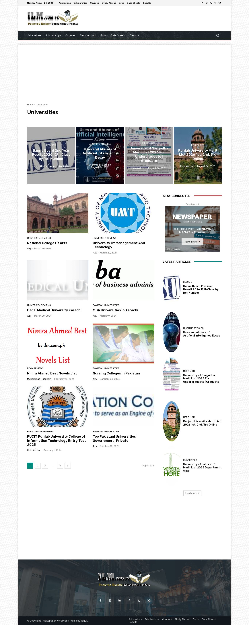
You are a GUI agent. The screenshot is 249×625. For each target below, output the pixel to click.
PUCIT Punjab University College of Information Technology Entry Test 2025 (56, 440)
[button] (217, 35)
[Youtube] (219, 3)
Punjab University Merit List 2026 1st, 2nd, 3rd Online (202, 423)
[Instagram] (206, 3)
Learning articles (100, 144)
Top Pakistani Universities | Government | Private (115, 438)
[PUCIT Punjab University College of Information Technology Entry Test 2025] (57, 406)
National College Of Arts (47, 243)
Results (51, 145)
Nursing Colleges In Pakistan (116, 373)
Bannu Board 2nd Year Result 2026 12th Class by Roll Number (201, 289)
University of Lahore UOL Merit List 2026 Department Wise (202, 467)
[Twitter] (211, 3)
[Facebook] (202, 3)
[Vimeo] (215, 3)
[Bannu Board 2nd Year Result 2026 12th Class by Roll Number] (51, 155)
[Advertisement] (124, 70)
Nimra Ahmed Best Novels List (52, 373)
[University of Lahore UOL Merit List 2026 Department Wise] (171, 466)
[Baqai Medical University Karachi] (57, 280)
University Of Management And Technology (119, 245)
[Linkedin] (119, 600)
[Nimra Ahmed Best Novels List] (57, 343)
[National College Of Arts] (57, 213)
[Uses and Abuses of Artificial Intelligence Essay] (100, 155)
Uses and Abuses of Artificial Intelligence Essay (201, 334)
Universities (190, 460)
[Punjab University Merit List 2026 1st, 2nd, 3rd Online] (198, 155)
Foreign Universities (55, 119)
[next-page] (68, 466)
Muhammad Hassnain (39, 379)
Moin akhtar (34, 450)
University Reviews (140, 119)
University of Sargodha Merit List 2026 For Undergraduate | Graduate (201, 378)
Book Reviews (35, 119)
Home (30, 104)
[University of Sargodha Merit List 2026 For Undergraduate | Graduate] (149, 155)
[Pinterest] (129, 600)
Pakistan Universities (79, 119)
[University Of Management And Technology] (123, 213)
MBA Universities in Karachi (115, 310)
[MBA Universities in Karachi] (123, 280)
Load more (191, 493)
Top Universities (119, 119)
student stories (100, 119)
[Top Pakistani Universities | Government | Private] (123, 406)
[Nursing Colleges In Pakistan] (123, 343)
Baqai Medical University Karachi (54, 310)
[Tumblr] (139, 600)
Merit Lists (148, 143)
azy (29, 248)
